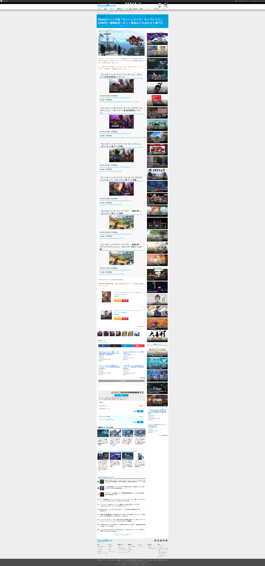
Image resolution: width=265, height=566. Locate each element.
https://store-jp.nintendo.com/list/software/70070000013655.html (115, 167)
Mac (117, 11)
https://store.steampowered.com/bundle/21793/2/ (112, 274)
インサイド (148, 8)
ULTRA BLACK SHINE (163, 552)
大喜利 (150, 546)
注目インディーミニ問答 (102, 553)
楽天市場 (125, 300)
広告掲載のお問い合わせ (121, 560)
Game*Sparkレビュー (102, 546)
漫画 (141, 8)
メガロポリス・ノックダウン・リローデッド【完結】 (163, 549)
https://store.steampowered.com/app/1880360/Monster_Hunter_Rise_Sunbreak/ (119, 101)
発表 (129, 548)
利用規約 (155, 560)
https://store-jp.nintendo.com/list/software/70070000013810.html (115, 200)
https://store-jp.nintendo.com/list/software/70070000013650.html (115, 133)
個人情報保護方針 (133, 560)
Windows (111, 11)
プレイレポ (100, 548)
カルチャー (140, 544)
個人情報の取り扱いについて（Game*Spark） (145, 560)
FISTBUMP (156, 8)
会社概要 (127, 560)
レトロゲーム (141, 546)
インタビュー (100, 549)
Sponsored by (137, 377)
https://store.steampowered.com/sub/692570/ (111, 204)
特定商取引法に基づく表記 (162, 560)
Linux (121, 11)
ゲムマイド (164, 8)
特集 (105, 8)
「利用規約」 (113, 399)
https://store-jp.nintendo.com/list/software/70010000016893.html (115, 234)
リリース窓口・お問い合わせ (111, 560)
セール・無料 (128, 8)
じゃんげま (161, 546)
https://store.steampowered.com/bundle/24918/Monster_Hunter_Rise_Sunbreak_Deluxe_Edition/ (123, 137)
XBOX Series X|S (122, 548)
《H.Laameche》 (141, 326)
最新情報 (129, 544)
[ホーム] (98, 13)
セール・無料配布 (132, 546)
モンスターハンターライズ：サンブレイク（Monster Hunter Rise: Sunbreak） (117, 451)
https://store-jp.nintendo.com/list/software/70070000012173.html (115, 270)
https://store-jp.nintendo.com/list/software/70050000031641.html (115, 97)
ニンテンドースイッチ (123, 552)
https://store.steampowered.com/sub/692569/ (111, 171)
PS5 (119, 546)
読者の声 (135, 8)
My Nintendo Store (104, 342)
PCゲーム (112, 8)
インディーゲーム (128, 11)
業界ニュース (131, 549)
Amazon (117, 300)
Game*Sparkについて (101, 560)
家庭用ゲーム (120, 8)
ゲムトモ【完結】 (162, 553)
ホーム (99, 8)
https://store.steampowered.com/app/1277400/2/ (111, 238)
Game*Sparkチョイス (153, 548)
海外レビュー (100, 551)
